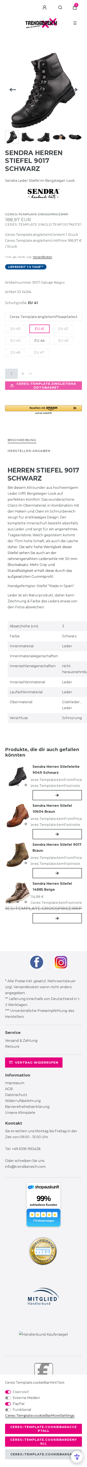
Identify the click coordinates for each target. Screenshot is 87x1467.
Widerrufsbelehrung (23, 1101)
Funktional (22, 1410)
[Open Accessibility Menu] (77, 1457)
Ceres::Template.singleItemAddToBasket (46, 385)
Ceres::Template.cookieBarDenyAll (43, 1441)
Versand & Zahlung (21, 1041)
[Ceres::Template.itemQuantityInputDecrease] (30, 374)
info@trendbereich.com (25, 1167)
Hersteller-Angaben (29, 451)
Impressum (14, 1083)
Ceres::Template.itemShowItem (57, 795)
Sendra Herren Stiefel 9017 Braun (57, 848)
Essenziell (21, 1392)
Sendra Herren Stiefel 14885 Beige (52, 887)
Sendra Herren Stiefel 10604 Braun (52, 809)
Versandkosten (42, 256)
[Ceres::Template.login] (45, 7)
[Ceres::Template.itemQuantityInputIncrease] (23, 374)
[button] (43, 410)
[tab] (22, 440)
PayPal (18, 1404)
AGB (9, 1089)
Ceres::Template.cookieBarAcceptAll (43, 1429)
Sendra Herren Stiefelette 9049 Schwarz (56, 770)
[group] (17, 776)
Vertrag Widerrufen (36, 1062)
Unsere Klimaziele (20, 1113)
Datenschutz (16, 1095)
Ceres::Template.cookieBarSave (43, 1454)
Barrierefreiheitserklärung (27, 1107)
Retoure (12, 1047)
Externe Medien (26, 1398)
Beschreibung (22, 440)
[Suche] (60, 7)
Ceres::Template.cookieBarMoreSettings (40, 1416)
